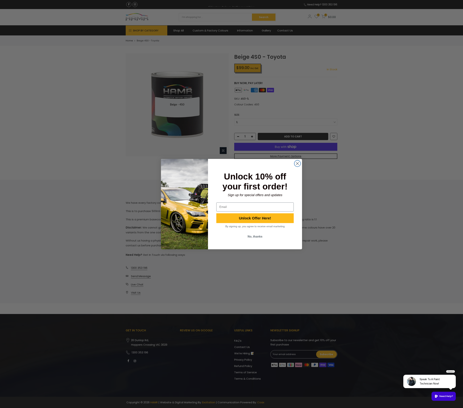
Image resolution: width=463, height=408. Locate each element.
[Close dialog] (297, 163)
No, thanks (255, 236)
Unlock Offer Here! (255, 218)
